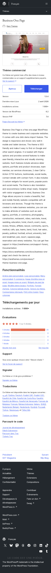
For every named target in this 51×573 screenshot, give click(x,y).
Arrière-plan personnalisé (12, 276)
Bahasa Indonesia (26, 404)
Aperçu (12, 88)
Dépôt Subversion (9, 430)
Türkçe (5, 410)
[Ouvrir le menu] (47, 3)
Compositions (33, 482)
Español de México (10, 401)
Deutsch (18, 395)
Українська (14, 410)
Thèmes (5, 11)
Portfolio (30, 286)
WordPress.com (10, 515)
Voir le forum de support (12, 364)
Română (34, 407)
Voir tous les (43, 348)
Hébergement (8, 478)
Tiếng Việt (26, 410)
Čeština (11, 395)
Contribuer (31, 490)
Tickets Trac (7, 436)
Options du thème (37, 289)
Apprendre (7, 490)
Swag (30, 503)
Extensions (32, 478)
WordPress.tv (9, 507)
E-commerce (19, 279)
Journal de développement (13, 428)
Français (14, 404)
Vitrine (29, 469)
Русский (41, 407)
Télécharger (36, 88)
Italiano (37, 404)
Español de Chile (9, 398)
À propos (6, 469)
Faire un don (34, 499)
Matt (5, 519)
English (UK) (28, 395)
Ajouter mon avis (9, 348)
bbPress (7, 523)
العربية (4, 395)
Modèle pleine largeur (17, 286)
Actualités (6, 473)
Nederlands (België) (10, 407)
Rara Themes (12, 26)
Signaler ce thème (9, 380)
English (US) (39, 395)
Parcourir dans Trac (10, 433)
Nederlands (25, 407)
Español (40, 398)
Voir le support (8, 81)
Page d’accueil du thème (12, 122)
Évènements (32, 494)
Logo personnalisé (31, 276)
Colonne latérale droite (19, 289)
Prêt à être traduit (31, 292)
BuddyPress (9, 528)
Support (6, 494)
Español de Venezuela (28, 401)
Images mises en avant (17, 282)
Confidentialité (9, 482)
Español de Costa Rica (26, 398)
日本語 (43, 404)
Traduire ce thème (10, 415)
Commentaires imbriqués (12, 292)
